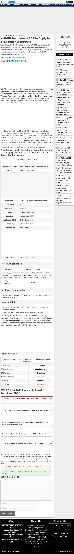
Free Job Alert (33, 5)
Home (3, 5)
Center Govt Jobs (47, 5)
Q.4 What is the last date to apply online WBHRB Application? (25, 434)
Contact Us (64, 534)
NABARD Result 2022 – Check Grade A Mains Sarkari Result (23, 467)
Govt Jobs (23, 208)
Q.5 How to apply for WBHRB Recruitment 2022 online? (23, 443)
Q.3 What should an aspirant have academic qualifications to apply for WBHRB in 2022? (25, 423)
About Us (54, 534)
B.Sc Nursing (27, 96)
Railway (70, 5)
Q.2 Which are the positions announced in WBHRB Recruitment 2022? (26, 411)
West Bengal (24, 228)
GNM (35, 96)
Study (8, 2)
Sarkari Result (60, 5)
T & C (65, 536)
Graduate (41, 96)
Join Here (40, 377)
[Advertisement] (37, 19)
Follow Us (40, 384)
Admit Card (16, 5)
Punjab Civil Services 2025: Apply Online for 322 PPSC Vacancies (64, 170)
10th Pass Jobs (8, 525)
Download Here (41, 369)
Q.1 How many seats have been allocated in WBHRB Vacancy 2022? (24, 400)
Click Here (41, 365)
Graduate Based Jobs (10, 530)
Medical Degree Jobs (10, 539)
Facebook (40, 381)
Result (24, 5)
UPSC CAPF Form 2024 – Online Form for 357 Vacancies (64, 92)
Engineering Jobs (8, 535)
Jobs (8, 5)
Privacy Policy (57, 536)
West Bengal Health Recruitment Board (34, 167)
